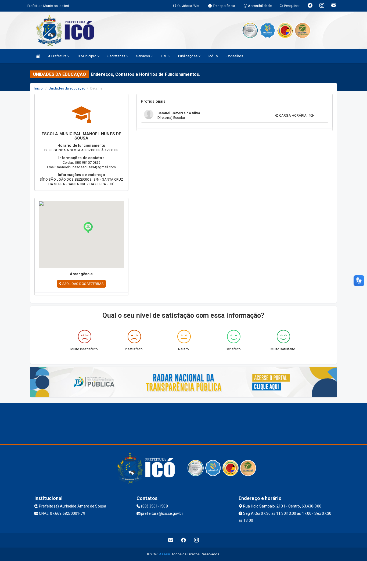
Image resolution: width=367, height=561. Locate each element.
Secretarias (116, 56)
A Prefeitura (57, 56)
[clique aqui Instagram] (196, 540)
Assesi (164, 554)
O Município (87, 56)
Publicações (188, 56)
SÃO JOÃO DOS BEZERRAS (82, 284)
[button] (88, 227)
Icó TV (213, 56)
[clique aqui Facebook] (183, 540)
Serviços (143, 56)
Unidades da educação (67, 88)
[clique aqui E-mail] (170, 540)
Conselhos (234, 56)
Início (38, 88)
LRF (164, 56)
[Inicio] (38, 56)
